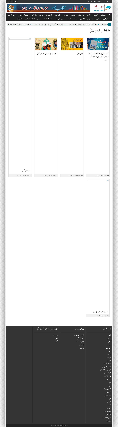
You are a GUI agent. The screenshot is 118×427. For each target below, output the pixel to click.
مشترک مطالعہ (73, 19)
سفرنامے (34, 15)
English (19, 19)
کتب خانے (81, 15)
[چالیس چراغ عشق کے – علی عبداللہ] (98, 244)
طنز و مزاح (91, 19)
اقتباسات (57, 15)
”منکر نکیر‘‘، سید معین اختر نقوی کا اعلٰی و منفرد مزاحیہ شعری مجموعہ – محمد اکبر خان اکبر (22, 24)
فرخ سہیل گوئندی (107, 376)
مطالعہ (73, 15)
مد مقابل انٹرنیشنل (80, 338)
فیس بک (56, 341)
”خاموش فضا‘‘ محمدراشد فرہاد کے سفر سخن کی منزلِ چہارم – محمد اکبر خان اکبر (91, 24)
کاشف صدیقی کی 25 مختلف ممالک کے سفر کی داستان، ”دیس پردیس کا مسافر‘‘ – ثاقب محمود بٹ (98, 57)
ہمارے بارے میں (107, 1)
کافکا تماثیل (48, 19)
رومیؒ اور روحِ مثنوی (26, 170)
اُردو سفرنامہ (81, 344)
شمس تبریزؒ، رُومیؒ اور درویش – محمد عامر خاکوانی (47, 53)
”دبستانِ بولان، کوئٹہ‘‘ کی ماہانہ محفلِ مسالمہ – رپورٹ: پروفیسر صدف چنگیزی (57, 24)
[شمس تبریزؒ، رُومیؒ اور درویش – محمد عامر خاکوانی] (46, 44)
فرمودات (49, 15)
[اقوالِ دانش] (72, 44)
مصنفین (103, 15)
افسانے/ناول (107, 19)
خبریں (41, 15)
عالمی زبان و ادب (60, 19)
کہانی (98, 19)
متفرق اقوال (108, 379)
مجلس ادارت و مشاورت (98, 1)
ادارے (89, 15)
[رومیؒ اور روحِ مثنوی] (20, 102)
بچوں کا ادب (11, 15)
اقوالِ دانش (80, 53)
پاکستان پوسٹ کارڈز (80, 341)
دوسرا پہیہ (82, 348)
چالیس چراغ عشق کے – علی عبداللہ (101, 312)
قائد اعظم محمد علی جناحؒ (106, 366)
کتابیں (96, 15)
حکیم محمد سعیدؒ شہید (107, 373)
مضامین (65, 15)
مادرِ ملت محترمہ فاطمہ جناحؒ (105, 370)
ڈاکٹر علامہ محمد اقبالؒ (107, 363)
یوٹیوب (56, 338)
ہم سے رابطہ (90, 1)
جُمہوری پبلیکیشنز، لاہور (33, 19)
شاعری (82, 19)
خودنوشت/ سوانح (23, 15)
